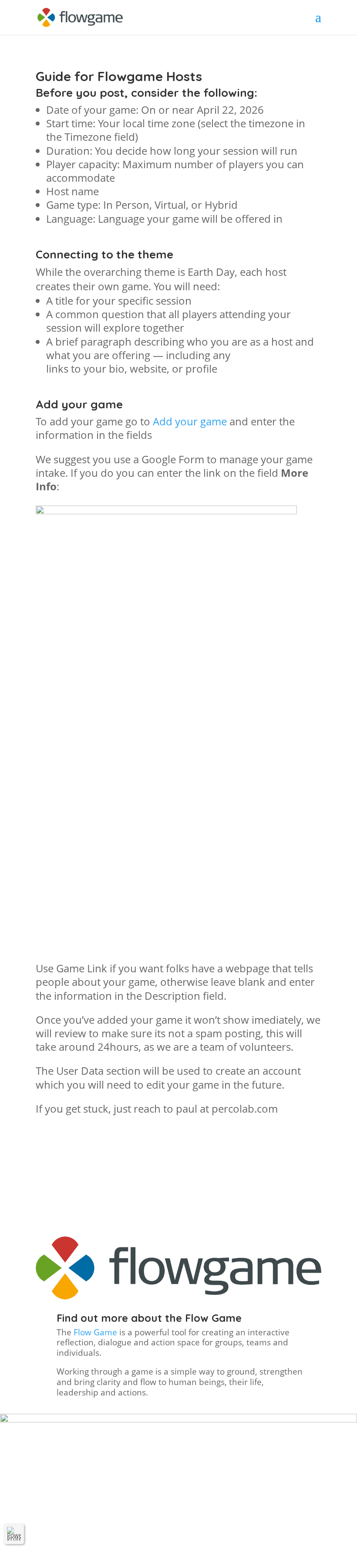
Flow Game (95, 1332)
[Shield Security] (14, 1534)
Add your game (190, 421)
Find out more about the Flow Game (149, 1317)
